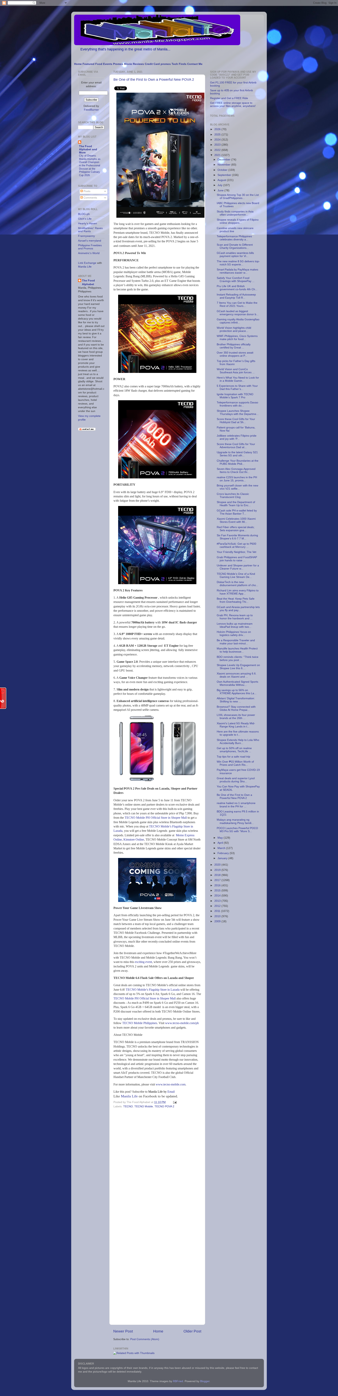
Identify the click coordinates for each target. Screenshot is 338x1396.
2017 (217, 880)
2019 (217, 870)
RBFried (178, 1381)
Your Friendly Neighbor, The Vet (236, 552)
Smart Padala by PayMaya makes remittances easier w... (237, 271)
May (221, 837)
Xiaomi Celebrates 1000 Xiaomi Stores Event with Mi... (236, 520)
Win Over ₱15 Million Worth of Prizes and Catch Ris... (235, 763)
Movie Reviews (134, 64)
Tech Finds (179, 64)
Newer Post (123, 1331)
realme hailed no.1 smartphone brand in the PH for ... (236, 805)
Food (98, 64)
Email (161, 1091)
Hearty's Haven (87, 223)
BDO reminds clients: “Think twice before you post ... (237, 658)
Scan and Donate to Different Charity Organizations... (235, 246)
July (220, 185)
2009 (217, 921)
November (224, 164)
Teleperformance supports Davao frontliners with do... (237, 404)
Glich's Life (85, 218)
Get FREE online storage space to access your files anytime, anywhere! (233, 104)
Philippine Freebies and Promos (90, 247)
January (223, 858)
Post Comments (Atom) (144, 1339)
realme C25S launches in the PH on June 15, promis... (237, 479)
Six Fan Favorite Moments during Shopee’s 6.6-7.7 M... (237, 537)
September (225, 175)
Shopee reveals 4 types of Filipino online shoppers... (238, 221)
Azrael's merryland (89, 240)
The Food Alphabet (88, 282)
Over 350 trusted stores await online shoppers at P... (235, 354)
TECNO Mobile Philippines (139, 1023)
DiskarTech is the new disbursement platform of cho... (237, 584)
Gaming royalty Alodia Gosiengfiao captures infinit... (238, 321)
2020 (217, 864)
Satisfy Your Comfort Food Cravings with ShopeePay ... (235, 280)
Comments (90, 197)
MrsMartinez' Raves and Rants (90, 230)
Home (78, 64)
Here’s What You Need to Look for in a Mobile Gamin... (238, 379)
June (221, 190)
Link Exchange (87, 262)
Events (107, 64)
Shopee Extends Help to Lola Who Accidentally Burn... (238, 742)
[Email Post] (174, 1102)
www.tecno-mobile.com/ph (182, 1023)
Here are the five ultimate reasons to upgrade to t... (238, 733)
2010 (217, 916)
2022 (217, 150)
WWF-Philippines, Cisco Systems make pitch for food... (237, 338)
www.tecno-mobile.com (170, 1084)
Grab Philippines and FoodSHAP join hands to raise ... (237, 559)
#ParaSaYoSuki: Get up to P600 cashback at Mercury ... (236, 545)
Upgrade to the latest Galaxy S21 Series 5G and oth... (237, 454)
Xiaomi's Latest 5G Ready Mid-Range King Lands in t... (236, 725)
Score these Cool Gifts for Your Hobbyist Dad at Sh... (236, 421)
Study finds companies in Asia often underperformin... (235, 213)
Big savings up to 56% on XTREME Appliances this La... (236, 692)
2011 (217, 911)
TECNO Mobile (143, 1106)
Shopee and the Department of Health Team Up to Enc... (236, 504)
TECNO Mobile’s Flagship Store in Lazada (153, 989)
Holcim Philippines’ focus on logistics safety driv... (234, 633)
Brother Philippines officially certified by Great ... (234, 346)
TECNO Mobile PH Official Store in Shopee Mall (156, 817)
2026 (217, 129)
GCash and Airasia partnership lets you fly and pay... (238, 609)
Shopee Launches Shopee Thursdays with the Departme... (238, 412)
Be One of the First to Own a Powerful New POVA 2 (153, 79)
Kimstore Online (133, 839)
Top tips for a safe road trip (233, 756)
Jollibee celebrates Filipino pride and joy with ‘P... (236, 437)
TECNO (128, 1106)
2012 (217, 905)
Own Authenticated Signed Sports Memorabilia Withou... (237, 683)
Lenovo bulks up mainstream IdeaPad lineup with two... (235, 625)
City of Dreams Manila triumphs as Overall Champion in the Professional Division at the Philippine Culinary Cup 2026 (90, 165)
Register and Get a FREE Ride (229, 98)
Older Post (192, 1331)
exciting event (143, 961)
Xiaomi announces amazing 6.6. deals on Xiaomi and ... (236, 675)
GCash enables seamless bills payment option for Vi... (235, 255)
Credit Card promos (158, 64)
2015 (217, 890)
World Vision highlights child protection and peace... (234, 329)
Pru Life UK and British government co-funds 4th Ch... (237, 288)
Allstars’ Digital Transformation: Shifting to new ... (236, 700)
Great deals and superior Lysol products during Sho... (236, 780)
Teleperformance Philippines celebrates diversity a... (234, 238)
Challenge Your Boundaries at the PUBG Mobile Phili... (237, 462)
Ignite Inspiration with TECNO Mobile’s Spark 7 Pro (235, 396)
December (224, 159)
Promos (118, 64)
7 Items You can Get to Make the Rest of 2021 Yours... (237, 304)
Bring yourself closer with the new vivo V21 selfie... (237, 487)
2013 (217, 900)
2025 (217, 134)
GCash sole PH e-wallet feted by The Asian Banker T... (237, 512)
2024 (217, 139)
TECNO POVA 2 (164, 1106)
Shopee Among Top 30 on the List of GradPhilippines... (238, 196)
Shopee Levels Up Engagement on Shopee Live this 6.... (238, 667)
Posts (86, 191)
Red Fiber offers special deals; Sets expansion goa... (235, 529)
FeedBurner (91, 109)
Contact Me (194, 64)
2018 (217, 875)
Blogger (204, 1381)
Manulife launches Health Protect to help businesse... (237, 650)
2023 (217, 144)
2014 (217, 895)
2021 (217, 155)
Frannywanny (86, 236)
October (223, 169)
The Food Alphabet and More (88, 149)
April (221, 842)
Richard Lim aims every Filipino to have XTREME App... (238, 592)
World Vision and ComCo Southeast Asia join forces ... (236, 371)
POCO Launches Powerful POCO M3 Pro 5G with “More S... (237, 830)
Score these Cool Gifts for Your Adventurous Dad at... (236, 446)
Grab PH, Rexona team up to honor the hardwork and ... (235, 617)
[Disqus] (157, 1163)
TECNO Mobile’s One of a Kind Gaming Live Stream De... (236, 575)
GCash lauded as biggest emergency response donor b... (238, 313)
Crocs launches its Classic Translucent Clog (233, 495)
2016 (217, 885)
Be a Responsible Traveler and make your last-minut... (236, 642)
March (222, 848)
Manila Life (129, 1096)
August (222, 180)
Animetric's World (89, 253)
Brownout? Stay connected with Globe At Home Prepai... (236, 708)
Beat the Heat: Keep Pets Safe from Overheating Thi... (235, 600)
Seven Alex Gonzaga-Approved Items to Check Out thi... (236, 470)
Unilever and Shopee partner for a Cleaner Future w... (238, 567)
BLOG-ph (84, 214)
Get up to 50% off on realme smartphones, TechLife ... (234, 750)
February (224, 853)
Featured (88, 64)
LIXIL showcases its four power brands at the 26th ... (236, 717)
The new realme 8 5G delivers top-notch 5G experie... (238, 263)
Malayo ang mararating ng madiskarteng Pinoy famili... (235, 821)
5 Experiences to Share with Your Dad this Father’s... (237, 387)
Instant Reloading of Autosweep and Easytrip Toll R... (236, 296)
